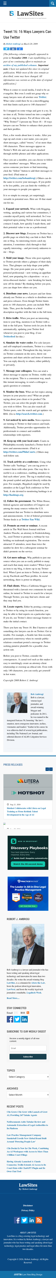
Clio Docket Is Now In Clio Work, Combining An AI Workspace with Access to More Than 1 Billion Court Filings (28, 1151)
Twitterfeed (9, 336)
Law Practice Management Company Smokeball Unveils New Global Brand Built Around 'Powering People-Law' (26, 1138)
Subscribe (28, 1056)
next (51, 769)
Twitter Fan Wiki (30, 519)
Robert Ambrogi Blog (28, 14)
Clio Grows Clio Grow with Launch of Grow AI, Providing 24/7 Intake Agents (27, 1113)
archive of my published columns (20, 65)
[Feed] (39, 1220)
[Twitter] (17, 1019)
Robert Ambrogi (13, 43)
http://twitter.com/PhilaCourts (19, 452)
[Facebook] (10, 1019)
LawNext (11, 989)
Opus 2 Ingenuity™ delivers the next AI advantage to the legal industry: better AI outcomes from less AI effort (26, 793)
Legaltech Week (34, 992)
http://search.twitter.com (29, 414)
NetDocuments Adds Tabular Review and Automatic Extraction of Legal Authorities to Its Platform (27, 1125)
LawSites (11, 982)
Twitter (42, 97)
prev (47, 769)
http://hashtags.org (13, 495)
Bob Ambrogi (37, 694)
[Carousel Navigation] (28, 769)
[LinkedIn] (24, 1019)
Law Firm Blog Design (28, 1274)
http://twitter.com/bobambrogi (19, 178)
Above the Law (38, 982)
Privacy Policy (28, 1210)
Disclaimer (28, 1205)
